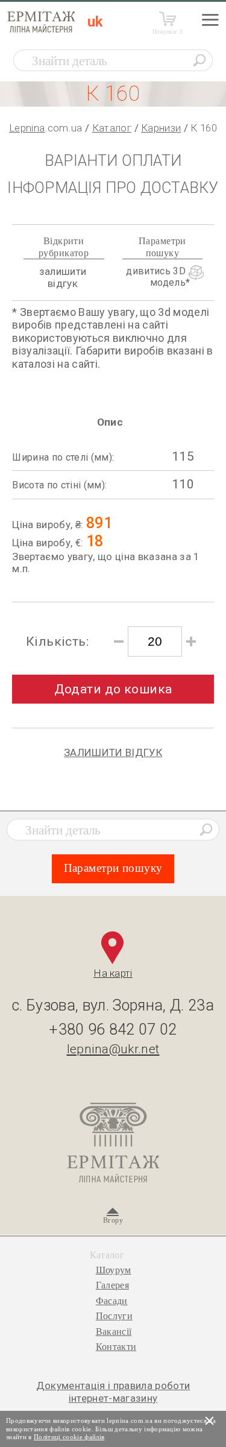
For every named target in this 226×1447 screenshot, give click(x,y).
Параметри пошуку (162, 246)
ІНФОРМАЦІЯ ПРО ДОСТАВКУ (112, 188)
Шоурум (113, 1270)
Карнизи (161, 128)
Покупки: (167, 31)
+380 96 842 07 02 (113, 1029)
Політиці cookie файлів (69, 1436)
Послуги (114, 1316)
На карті (113, 973)
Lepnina (27, 128)
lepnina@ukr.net (113, 1049)
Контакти (116, 1346)
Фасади (112, 1301)
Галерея (112, 1285)
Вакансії (114, 1331)
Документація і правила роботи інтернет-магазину (113, 1391)
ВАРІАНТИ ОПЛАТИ (113, 160)
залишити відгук (63, 277)
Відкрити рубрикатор (64, 246)
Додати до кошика (113, 689)
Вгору (113, 1220)
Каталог (111, 128)
